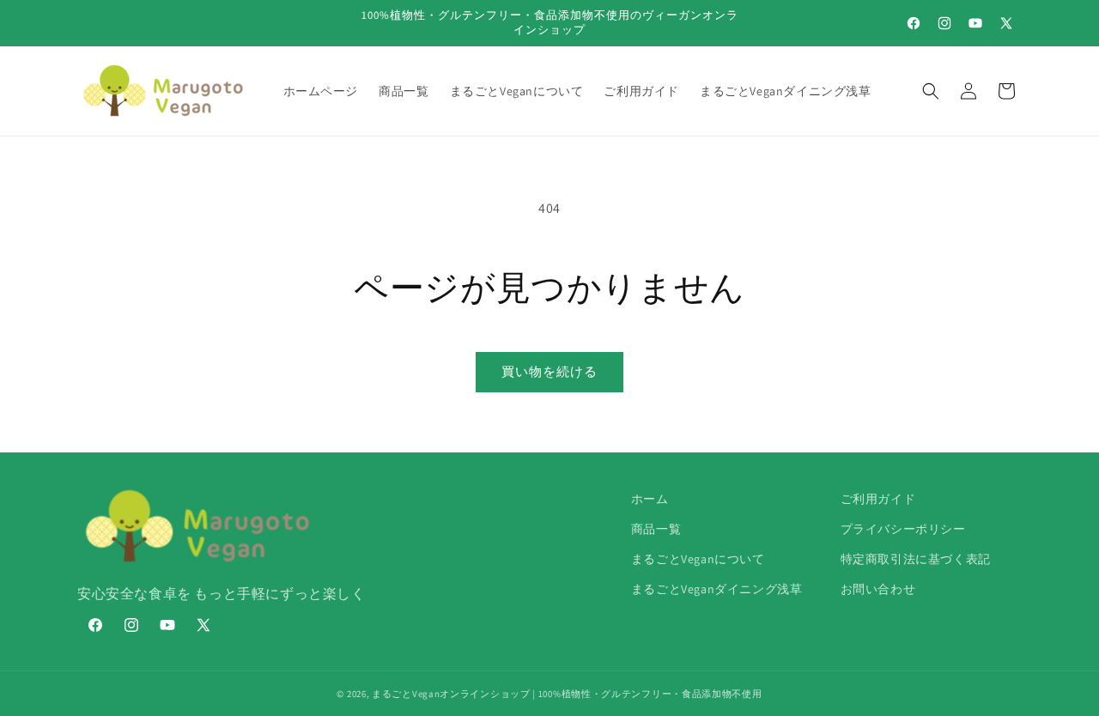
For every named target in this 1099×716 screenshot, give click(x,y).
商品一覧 (656, 529)
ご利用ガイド (878, 499)
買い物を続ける (549, 371)
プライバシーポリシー (903, 529)
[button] (931, 91)
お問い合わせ (878, 589)
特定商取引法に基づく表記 (916, 559)
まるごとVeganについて (698, 559)
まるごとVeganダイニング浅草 (717, 589)
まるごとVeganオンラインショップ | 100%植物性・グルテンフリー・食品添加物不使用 (567, 694)
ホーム (650, 499)
